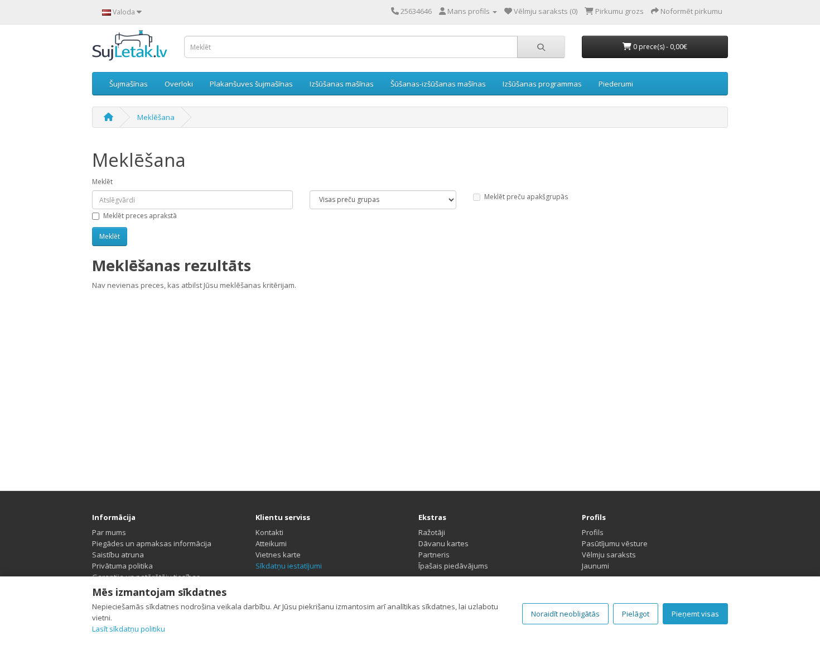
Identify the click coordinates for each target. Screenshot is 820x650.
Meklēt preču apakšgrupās (526, 196)
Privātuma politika (122, 566)
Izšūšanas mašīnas (342, 84)
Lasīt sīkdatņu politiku (128, 629)
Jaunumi (595, 566)
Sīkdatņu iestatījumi (288, 566)
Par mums (109, 532)
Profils (593, 532)
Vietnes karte (278, 555)
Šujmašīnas (128, 84)
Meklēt (102, 181)
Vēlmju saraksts (609, 555)
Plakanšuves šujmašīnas (251, 84)
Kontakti (269, 532)
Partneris (434, 555)
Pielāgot (635, 614)
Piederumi (616, 84)
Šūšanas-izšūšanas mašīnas (438, 84)
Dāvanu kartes (443, 543)
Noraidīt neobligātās (565, 614)
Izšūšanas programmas (542, 84)
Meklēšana (156, 117)
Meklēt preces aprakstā (140, 215)
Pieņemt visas (695, 614)
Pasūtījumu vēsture (615, 543)
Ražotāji (431, 532)
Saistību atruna (118, 555)
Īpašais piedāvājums (453, 566)
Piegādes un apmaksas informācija (151, 543)
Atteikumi (271, 543)
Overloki (179, 84)
